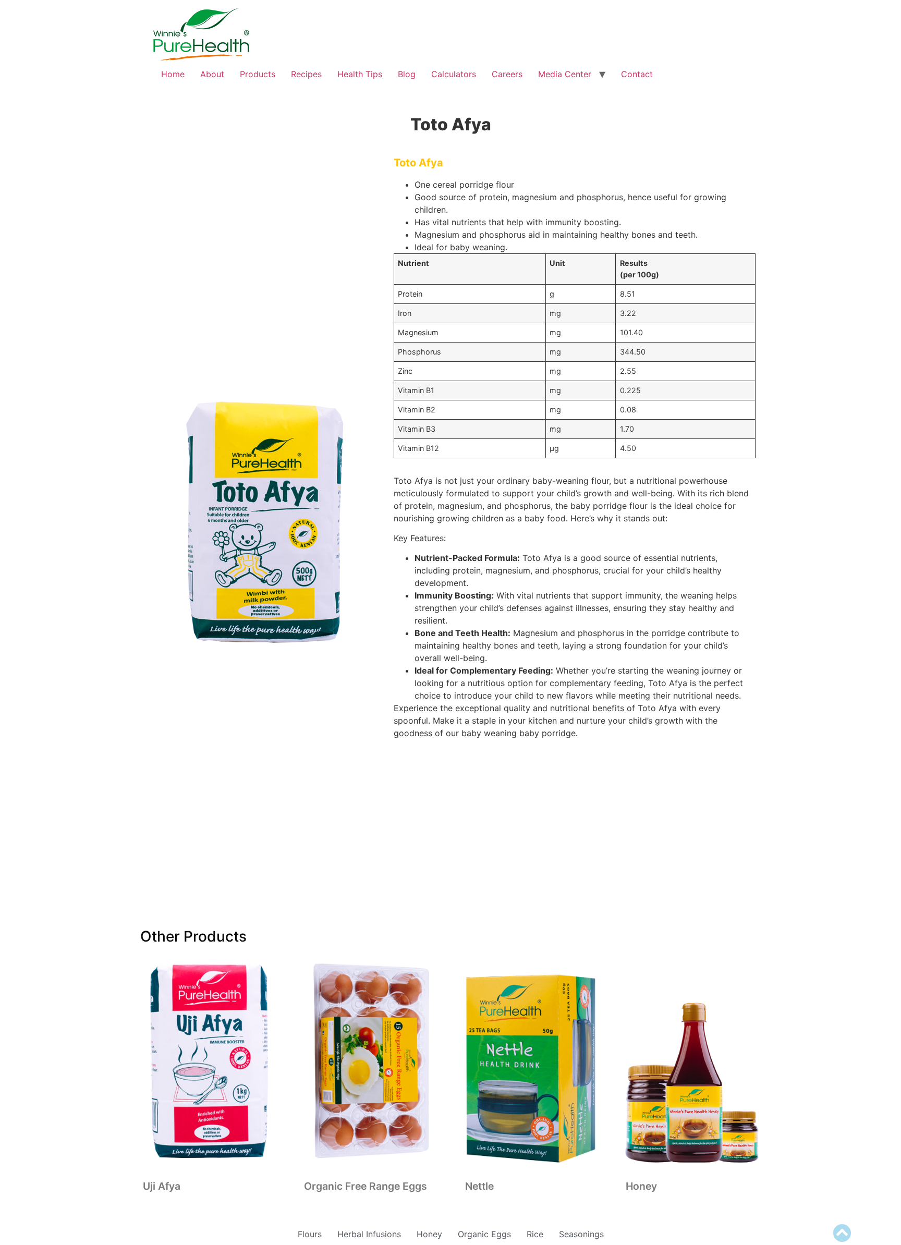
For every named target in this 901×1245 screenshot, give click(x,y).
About (212, 74)
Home (173, 74)
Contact (637, 74)
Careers (507, 74)
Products (257, 74)
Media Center (564, 74)
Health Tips (359, 74)
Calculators (453, 74)
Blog (407, 74)
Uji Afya (161, 1186)
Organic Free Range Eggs (365, 1186)
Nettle (479, 1186)
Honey (641, 1186)
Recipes (306, 74)
